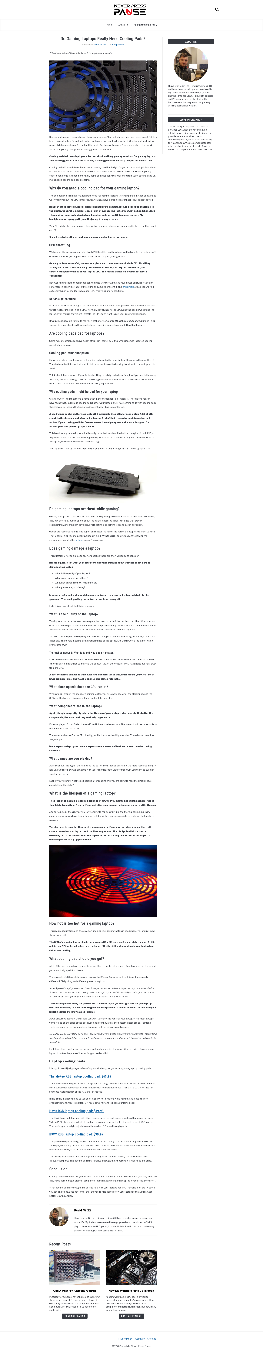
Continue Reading (75, 1316)
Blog (109, 25)
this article (128, 287)
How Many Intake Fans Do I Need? (131, 1290)
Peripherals (118, 45)
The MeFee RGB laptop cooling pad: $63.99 (80, 1076)
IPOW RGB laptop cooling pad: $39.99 (76, 1134)
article (79, 540)
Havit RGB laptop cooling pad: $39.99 (76, 1111)
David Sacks (99, 45)
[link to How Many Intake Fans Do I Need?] (131, 1267)
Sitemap (151, 1338)
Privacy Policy (125, 1338)
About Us (123, 25)
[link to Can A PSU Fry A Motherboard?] (74, 1267)
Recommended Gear (144, 25)
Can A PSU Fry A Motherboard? (74, 1290)
